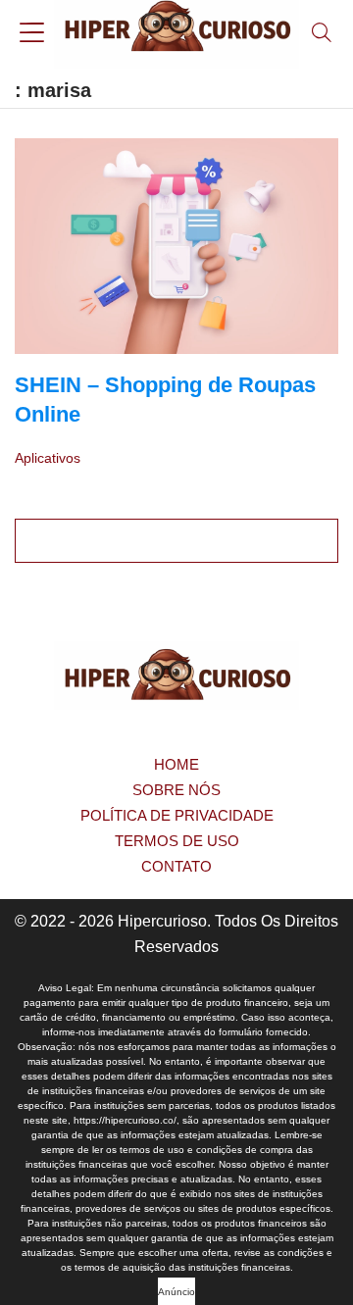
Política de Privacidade (177, 815)
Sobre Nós (176, 789)
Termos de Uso (177, 840)
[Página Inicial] (176, 34)
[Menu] (32, 35)
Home (176, 764)
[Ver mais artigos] (176, 541)
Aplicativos (47, 458)
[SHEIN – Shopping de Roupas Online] (176, 246)
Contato (176, 866)
